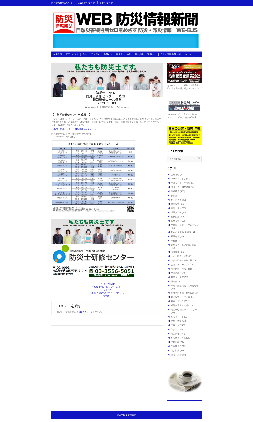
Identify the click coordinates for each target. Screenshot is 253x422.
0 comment (124, 107)
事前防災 (175, 191)
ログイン (84, 311)
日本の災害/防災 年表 (170, 54)
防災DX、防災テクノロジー (184, 309)
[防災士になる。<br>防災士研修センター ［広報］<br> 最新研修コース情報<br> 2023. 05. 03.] (107, 76)
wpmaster (91, 107)
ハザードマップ (178, 178)
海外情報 (175, 251)
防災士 (119, 54)
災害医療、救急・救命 (181, 268)
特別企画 (57, 54)
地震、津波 (176, 208)
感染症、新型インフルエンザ (184, 225)
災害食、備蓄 (177, 277)
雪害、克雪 (176, 354)
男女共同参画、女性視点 (182, 292)
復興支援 (175, 220)
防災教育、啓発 (178, 337)
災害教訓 (175, 273)
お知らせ (175, 174)
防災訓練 (175, 350)
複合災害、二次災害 (180, 297)
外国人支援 (176, 212)
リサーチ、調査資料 (180, 187)
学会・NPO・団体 (91, 54)
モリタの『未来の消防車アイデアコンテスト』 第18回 (107, 292)
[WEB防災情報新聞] (125, 28)
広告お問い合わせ (86, 2)
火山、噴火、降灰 (179, 256)
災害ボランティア (179, 264)
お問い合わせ (106, 2)
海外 (129, 54)
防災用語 (175, 342)
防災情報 (175, 333)
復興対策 (175, 216)
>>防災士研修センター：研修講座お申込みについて (75, 129)
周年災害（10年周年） (145, 54)
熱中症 (174, 281)
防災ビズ (108, 54)
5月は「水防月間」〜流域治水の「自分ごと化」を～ (107, 285)
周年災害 (175, 204)
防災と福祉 (176, 320)
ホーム (188, 54)
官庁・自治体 (72, 54)
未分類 (174, 240)
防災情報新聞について (61, 2)
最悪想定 (175, 236)
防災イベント (177, 316)
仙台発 (174, 195)
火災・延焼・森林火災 (181, 260)
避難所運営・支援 (179, 305)
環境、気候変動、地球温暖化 (184, 285)
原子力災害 (176, 199)
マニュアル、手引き (180, 182)
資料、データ (177, 301)
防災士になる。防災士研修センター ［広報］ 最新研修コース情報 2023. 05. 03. (107, 97)
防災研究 (175, 346)
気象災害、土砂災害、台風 (183, 244)
